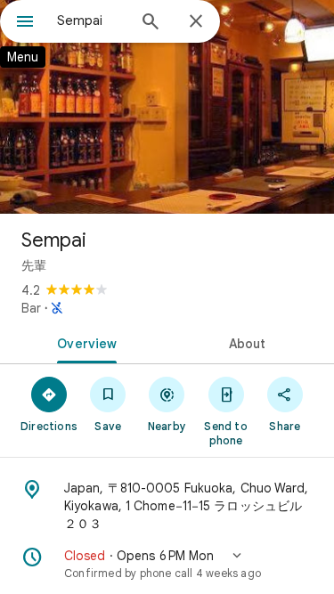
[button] (167, 564)
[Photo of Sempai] (167, 107)
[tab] (84, 342)
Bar (31, 308)
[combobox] (91, 20)
